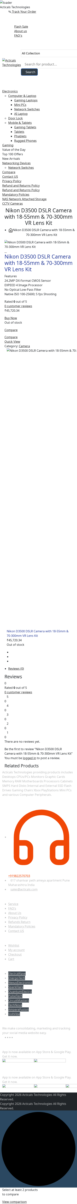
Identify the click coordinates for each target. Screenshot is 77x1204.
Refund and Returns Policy (21, 186)
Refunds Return (19, 922)
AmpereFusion (18, 1009)
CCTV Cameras (12, 203)
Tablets (19, 132)
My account (16, 950)
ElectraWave (17, 973)
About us (20, 31)
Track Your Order (23, 12)
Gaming (7, 145)
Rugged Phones (25, 141)
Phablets (20, 136)
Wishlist (13, 945)
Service (13, 904)
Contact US (10, 177)
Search (30, 72)
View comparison (14, 1202)
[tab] (41, 668)
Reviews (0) (16, 669)
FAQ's (18, 35)
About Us (14, 913)
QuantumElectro (20, 991)
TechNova (15, 1005)
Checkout (15, 954)
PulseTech (15, 996)
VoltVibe (14, 1014)
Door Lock (15, 118)
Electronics (10, 91)
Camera (24, 346)
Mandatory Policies (15, 194)
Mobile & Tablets (20, 123)
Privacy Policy (11, 181)
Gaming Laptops (26, 100)
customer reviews (18, 306)
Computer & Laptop (22, 96)
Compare (8, 172)
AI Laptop (21, 114)
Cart (11, 959)
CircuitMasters (18, 1000)
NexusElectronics (20, 982)
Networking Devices (16, 163)
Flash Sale (21, 27)
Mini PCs (20, 105)
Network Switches (27, 109)
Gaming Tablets (25, 127)
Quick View (12, 342)
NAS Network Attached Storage (24, 199)
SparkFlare (15, 987)
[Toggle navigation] (3, 86)
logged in (29, 758)
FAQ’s (12, 908)
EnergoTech (16, 978)
